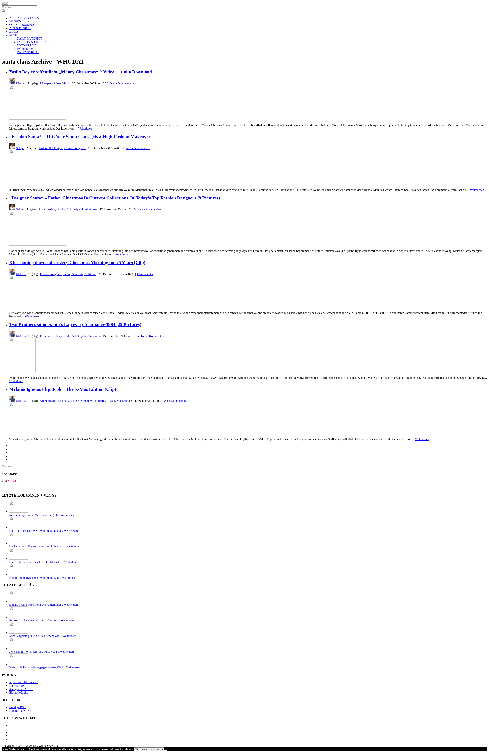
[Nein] (165, 750)
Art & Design (47, 209)
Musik (66, 83)
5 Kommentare (177, 400)
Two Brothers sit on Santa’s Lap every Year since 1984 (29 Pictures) (75, 324)
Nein (144, 749)
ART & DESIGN (20, 28)
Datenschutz (16, 685)
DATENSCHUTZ (28, 52)
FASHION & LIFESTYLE (33, 42)
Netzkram (90, 274)
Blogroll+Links (18, 692)
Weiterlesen (85, 128)
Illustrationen (90, 209)
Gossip (111, 400)
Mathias (21, 83)
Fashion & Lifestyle (51, 148)
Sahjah (20, 148)
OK (137, 749)
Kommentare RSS (20, 710)
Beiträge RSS (17, 707)
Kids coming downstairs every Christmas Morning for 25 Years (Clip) (77, 262)
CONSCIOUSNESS (22, 24)
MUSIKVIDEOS (20, 21)
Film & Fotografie (75, 148)
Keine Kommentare (122, 83)
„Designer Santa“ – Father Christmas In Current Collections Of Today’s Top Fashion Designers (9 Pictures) (114, 197)
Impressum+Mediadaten (23, 682)
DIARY (14, 31)
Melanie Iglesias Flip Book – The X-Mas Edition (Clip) (62, 389)
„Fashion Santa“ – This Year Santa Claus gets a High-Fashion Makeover (80, 136)
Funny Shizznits (73, 274)
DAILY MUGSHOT (29, 38)
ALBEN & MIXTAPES (24, 17)
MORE (13, 35)
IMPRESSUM (26, 48)
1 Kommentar (145, 274)
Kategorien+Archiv (21, 689)
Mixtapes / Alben (50, 83)
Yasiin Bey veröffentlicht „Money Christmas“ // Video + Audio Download (80, 71)
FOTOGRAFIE (26, 45)
